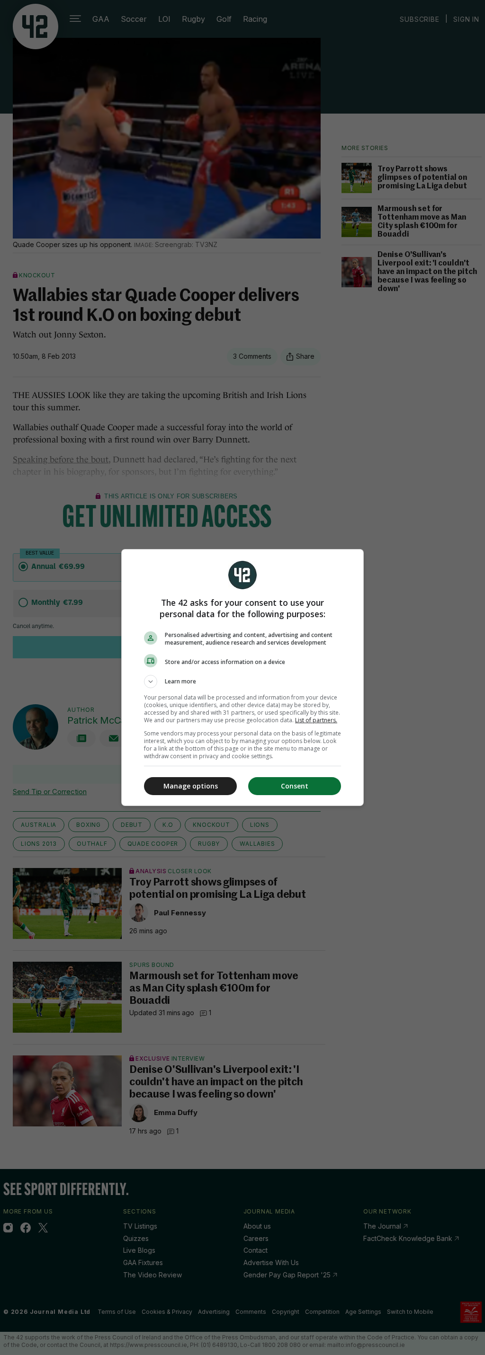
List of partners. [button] (316, 720)
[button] (242, 681)
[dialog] (242, 677)
